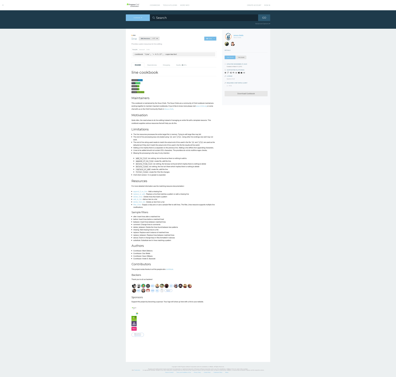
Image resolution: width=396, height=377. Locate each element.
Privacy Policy (197, 372)
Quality (181, 65)
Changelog (166, 65)
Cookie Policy (207, 372)
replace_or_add (139, 194)
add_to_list (137, 199)
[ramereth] (233, 44)
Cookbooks (155, 5)
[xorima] (227, 44)
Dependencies (152, 65)
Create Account (254, 5)
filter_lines (137, 204)
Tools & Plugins (170, 5)
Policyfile (134, 49)
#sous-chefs (168, 109)
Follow (211, 38)
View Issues (241, 57)
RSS (134, 35)
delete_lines (137, 196)
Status (226, 372)
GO (264, 17)
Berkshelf (142, 49)
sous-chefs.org (201, 106)
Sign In (267, 5)
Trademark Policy (218, 372)
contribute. (170, 269)
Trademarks (137, 370)
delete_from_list (139, 202)
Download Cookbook (246, 94)
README (138, 65)
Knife (148, 49)
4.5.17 (148, 38)
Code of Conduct (169, 372)
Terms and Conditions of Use (183, 372)
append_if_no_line (140, 191)
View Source (230, 57)
